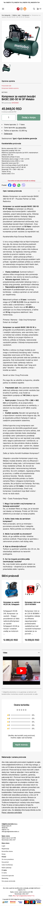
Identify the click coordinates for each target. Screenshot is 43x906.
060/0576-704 (35, 2)
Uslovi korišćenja (7, 865)
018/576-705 (26, 2)
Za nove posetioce (8, 859)
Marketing (5, 878)
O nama (4, 873)
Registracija (5, 848)
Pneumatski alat (6, 85)
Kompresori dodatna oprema (10, 88)
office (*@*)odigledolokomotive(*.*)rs (23, 896)
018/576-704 (18, 2)
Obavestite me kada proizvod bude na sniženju (21, 180)
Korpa (3, 854)
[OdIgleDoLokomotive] (21, 8)
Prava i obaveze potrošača (12, 812)
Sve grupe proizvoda (8, 881)
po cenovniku (21, 127)
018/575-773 (9, 2)
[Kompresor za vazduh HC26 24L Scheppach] (11, 590)
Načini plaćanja (6, 867)
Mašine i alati (16, 15)
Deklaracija (8, 134)
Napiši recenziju (21, 745)
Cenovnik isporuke (8, 875)
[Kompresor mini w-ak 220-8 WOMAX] (33, 590)
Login (3, 846)
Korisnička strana (7, 851)
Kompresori (25, 15)
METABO (4, 92)
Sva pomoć (5, 862)
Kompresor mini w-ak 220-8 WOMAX (32, 603)
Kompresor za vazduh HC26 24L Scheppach (11, 603)
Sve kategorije (6, 15)
